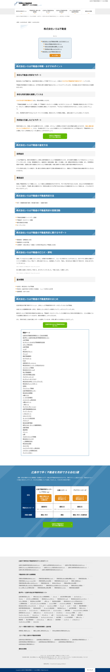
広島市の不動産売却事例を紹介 (61, 11)
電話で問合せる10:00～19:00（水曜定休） (44, 498)
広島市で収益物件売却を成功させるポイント (29, 565)
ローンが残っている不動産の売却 (26, 587)
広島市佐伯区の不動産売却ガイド (26, 644)
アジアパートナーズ (48, 612)
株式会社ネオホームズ (62, 599)
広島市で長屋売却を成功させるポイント (77, 567)
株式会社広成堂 (37, 608)
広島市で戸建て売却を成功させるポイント (75, 565)
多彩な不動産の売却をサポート (53, 44)
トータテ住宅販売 (68, 617)
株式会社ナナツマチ (45, 610)
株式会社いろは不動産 (35, 601)
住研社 (72, 615)
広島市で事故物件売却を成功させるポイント (52, 569)
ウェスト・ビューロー (24, 615)
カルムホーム (35, 615)
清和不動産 (80, 615)
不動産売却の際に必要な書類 (44, 587)
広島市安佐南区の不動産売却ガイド (27, 642)
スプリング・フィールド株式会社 (38, 603)
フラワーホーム (40, 619)
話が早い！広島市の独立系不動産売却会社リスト (33, 592)
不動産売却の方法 (45, 583)
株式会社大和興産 (56, 601)
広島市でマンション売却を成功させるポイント (30, 567)
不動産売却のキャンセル (60, 587)
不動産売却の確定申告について (46, 578)
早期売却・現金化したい (24, 630)
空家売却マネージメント (24, 612)
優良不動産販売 (82, 606)
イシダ (68, 606)
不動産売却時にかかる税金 (45, 581)
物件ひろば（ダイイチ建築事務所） (41, 596)
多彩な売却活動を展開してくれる (54, 46)
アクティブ (41, 606)
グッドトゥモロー (57, 610)
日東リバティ (79, 617)
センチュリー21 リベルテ (47, 617)
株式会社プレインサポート (48, 599)
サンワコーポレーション (62, 615)
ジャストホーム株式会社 (65, 603)
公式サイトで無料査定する (62, 498)
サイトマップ (90, 670)
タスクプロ (36, 622)
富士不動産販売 (29, 619)
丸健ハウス (49, 619)
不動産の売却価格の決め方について (27, 578)
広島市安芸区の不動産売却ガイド (66, 642)
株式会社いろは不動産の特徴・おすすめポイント (55, 41)
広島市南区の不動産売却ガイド (79, 639)
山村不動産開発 (72, 608)
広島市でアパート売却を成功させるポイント (54, 567)
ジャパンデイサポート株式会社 (80, 610)
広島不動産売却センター (24, 596)
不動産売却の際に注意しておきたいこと (28, 583)
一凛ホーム (46, 601)
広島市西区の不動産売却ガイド (61, 639)
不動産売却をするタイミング (61, 581)
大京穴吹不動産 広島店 (65, 596)
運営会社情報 (88, 11)
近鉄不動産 (67, 610)
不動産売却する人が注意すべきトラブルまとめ (57, 585)
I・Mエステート (76, 619)
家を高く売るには (56, 583)
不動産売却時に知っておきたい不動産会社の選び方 (31, 585)
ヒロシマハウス (22, 610)
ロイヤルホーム (77, 596)
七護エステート (37, 612)
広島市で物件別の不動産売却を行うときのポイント (33, 561)
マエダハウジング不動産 (24, 622)
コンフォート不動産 (52, 606)
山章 (52, 615)
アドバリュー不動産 (70, 612)
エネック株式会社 (23, 601)
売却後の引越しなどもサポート (53, 49)
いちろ (79, 612)
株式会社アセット (61, 608)
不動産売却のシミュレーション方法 (27, 581)
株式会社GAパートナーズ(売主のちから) (73, 601)
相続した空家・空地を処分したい (41, 630)
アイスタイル (59, 612)
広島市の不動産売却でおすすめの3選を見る (55, 136)
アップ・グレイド (33, 610)
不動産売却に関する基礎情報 (34, 11)
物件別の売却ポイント (21, 11)
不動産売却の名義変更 (74, 587)
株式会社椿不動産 (78, 603)
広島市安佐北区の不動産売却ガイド (47, 642)
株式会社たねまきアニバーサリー (79, 599)
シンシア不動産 (52, 603)
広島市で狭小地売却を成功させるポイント (29, 569)
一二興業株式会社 (23, 603)
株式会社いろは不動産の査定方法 (51, 51)
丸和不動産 (58, 619)
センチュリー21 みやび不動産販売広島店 (28, 617)
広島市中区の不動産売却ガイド (26, 639)
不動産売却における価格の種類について (65, 578)
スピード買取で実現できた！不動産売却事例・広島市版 (35, 627)
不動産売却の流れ (82, 578)
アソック (62, 606)
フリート (55, 596)
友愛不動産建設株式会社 (24, 608)
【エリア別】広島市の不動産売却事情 (75, 11)
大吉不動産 (58, 617)
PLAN (74, 606)
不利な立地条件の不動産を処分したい (61, 630)
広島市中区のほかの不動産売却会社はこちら (55, 325)
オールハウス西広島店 (49, 608)
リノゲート (66, 619)
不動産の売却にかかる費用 (70, 583)
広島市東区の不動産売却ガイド (44, 639)
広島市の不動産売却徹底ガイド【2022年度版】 (99, 1)
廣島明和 (21, 619)
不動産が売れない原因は (76, 585)
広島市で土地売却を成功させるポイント (52, 565)
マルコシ (21, 599)
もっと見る (55, 55)
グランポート (45, 615)
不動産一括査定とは (76, 581)
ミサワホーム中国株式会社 (32, 599)
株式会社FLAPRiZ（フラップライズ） (27, 606)
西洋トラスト (82, 608)
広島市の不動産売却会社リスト (48, 11)
